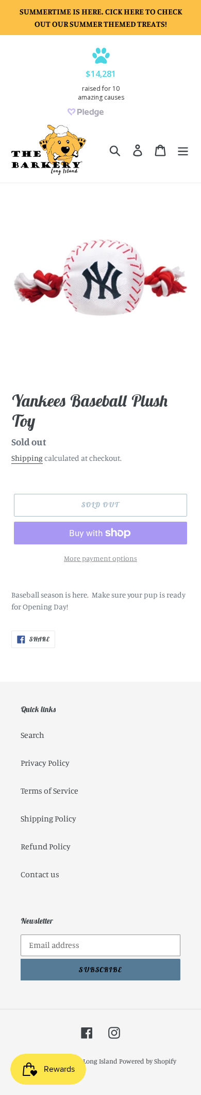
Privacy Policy (45, 763)
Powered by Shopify (147, 1061)
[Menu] (183, 150)
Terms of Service (49, 790)
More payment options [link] (100, 558)
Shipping (27, 458)
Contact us (40, 874)
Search (32, 735)
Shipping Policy (48, 818)
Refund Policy (46, 846)
